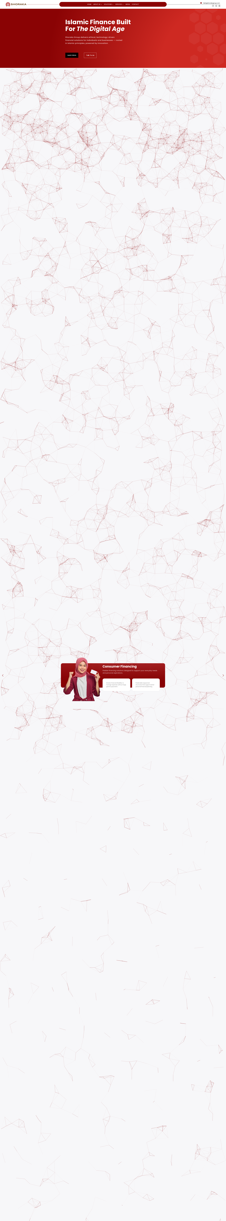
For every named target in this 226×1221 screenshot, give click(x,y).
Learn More (71, 55)
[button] (2, 675)
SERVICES (118, 4)
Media (128, 4)
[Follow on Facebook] (213, 6)
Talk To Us (90, 55)
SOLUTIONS (108, 4)
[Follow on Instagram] (219, 6)
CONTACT (135, 4)
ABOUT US (96, 4)
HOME (89, 4)
